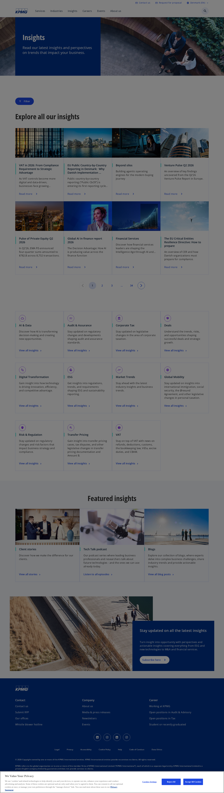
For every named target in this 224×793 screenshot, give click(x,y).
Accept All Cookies (193, 782)
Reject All (171, 782)
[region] (112, 782)
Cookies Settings (149, 782)
